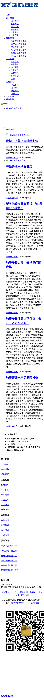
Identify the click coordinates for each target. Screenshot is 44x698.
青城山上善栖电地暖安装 (22, 141)
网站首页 (5, 592)
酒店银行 (15, 73)
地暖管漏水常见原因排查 (22, 377)
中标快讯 (5, 520)
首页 (8, 15)
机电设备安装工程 (18, 50)
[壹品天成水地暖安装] (15, 160)
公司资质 (15, 30)
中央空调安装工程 (18, 41)
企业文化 (15, 32)
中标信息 (15, 85)
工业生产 (15, 70)
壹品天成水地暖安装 (19, 166)
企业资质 (5, 469)
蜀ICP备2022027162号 (21, 603)
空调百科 (15, 94)
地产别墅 (15, 67)
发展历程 (15, 24)
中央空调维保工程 (9, 565)
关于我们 (10, 18)
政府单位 (15, 62)
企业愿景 (15, 35)
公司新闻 (15, 88)
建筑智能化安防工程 (10, 570)
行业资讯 (15, 91)
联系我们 (10, 99)
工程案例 (10, 59)
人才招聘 (10, 97)
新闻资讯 (10, 82)
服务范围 (10, 38)
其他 (13, 79)
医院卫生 (5, 509)
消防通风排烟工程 (18, 44)
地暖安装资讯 (12, 257)
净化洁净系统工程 (18, 56)
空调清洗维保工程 (18, 53)
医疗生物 (15, 76)
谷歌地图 (35, 603)
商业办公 (15, 64)
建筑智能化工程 (17, 47)
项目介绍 (15, 27)
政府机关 (5, 485)
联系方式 (5, 474)
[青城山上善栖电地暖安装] (17, 135)
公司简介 (15, 21)
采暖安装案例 (12, 158)
